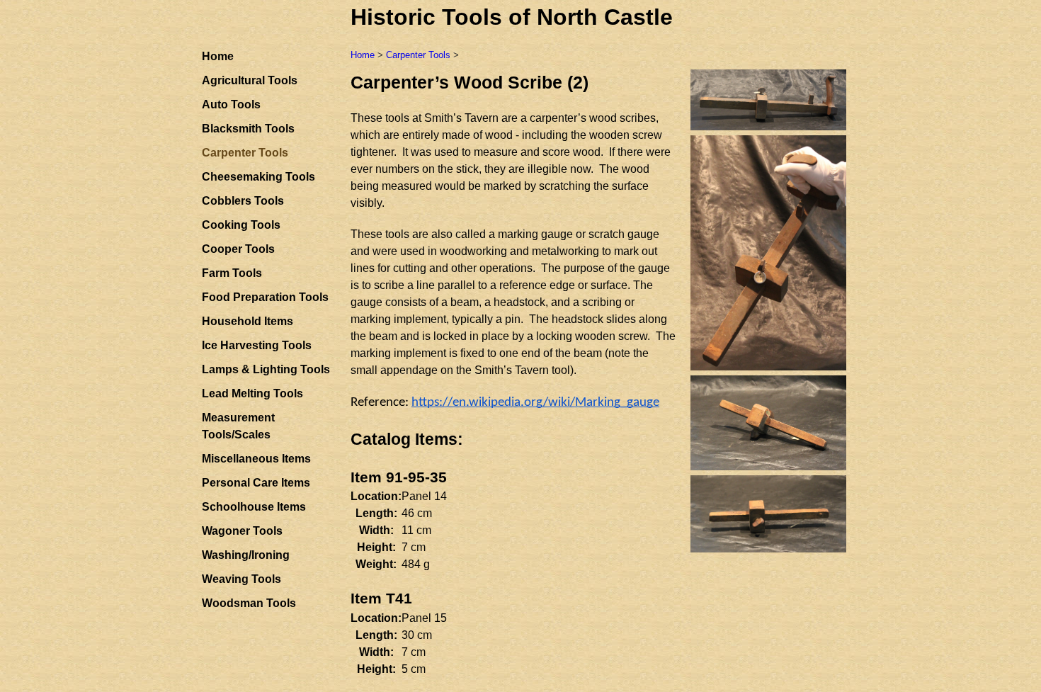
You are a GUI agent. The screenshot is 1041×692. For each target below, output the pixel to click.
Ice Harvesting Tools (257, 345)
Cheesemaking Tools (258, 177)
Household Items (247, 321)
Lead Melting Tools (252, 393)
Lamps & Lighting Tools (266, 369)
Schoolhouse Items (254, 507)
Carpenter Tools (418, 55)
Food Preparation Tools (265, 297)
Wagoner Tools (242, 531)
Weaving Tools (241, 579)
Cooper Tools (238, 249)
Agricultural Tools (249, 80)
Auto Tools (231, 104)
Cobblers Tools (243, 201)
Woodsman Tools (249, 603)
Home (218, 56)
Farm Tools (232, 273)
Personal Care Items (256, 483)
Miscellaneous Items (256, 459)
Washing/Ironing (246, 555)
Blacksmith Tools (248, 129)
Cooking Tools (241, 225)
